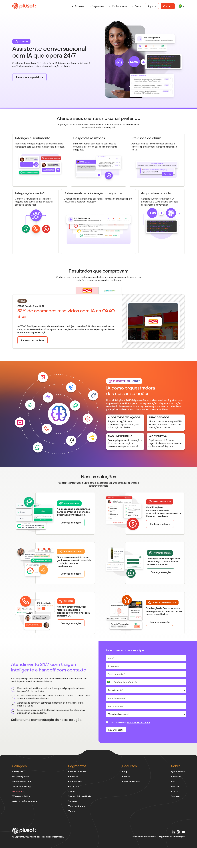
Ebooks (126, 776)
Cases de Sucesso (131, 781)
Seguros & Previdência (79, 796)
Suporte (151, 6)
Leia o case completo (32, 340)
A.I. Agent (17, 791)
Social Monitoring (21, 786)
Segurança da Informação (172, 836)
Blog (124, 771)
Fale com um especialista (29, 77)
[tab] (87, 290)
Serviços (72, 801)
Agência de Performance (24, 801)
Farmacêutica (75, 781)
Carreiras (176, 776)
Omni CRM (17, 771)
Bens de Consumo (77, 771)
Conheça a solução (71, 522)
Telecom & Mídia (76, 806)
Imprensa (176, 786)
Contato (167, 6)
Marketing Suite (20, 776)
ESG (173, 781)
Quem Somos (178, 771)
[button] (77, 6)
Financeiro (73, 786)
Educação (73, 776)
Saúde (71, 791)
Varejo (71, 811)
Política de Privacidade (144, 836)
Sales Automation (21, 781)
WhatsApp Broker (21, 796)
